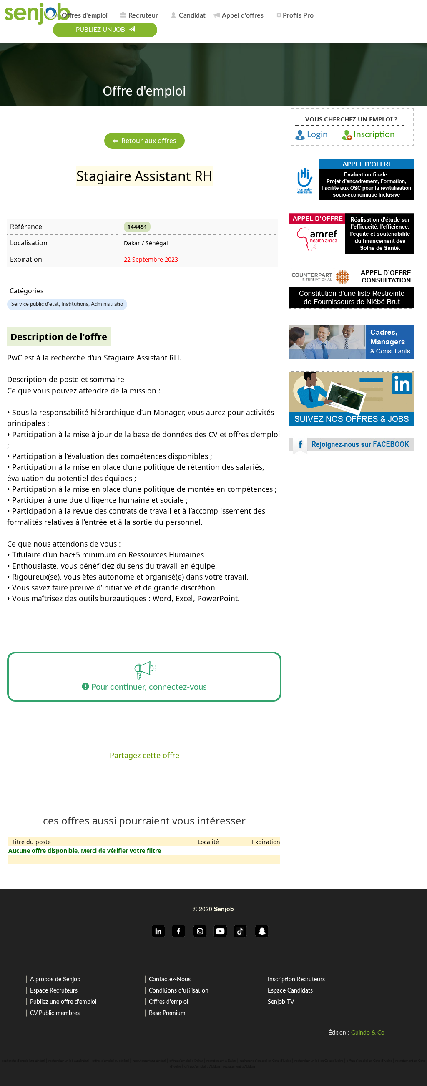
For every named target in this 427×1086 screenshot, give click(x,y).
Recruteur (142, 15)
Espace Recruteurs (54, 991)
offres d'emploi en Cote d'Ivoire (369, 1061)
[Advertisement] (351, 534)
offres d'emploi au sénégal (110, 1061)
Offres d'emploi (168, 1002)
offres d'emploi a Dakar (186, 1061)
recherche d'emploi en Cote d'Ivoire (265, 1061)
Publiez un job (102, 30)
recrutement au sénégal (149, 1061)
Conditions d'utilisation (178, 991)
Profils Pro (298, 15)
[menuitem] (83, 14)
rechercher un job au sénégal (68, 1061)
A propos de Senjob (55, 980)
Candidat (191, 15)
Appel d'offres (242, 15)
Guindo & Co (367, 1033)
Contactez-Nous (170, 980)
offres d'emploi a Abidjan (202, 1066)
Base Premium (167, 1013)
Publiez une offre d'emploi (63, 1002)
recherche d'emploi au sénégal (23, 1061)
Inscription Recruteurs (296, 980)
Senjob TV (281, 1002)
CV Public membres (55, 1013)
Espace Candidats (290, 991)
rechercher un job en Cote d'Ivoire (318, 1061)
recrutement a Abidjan (239, 1066)
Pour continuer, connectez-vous (148, 687)
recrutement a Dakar (221, 1061)
